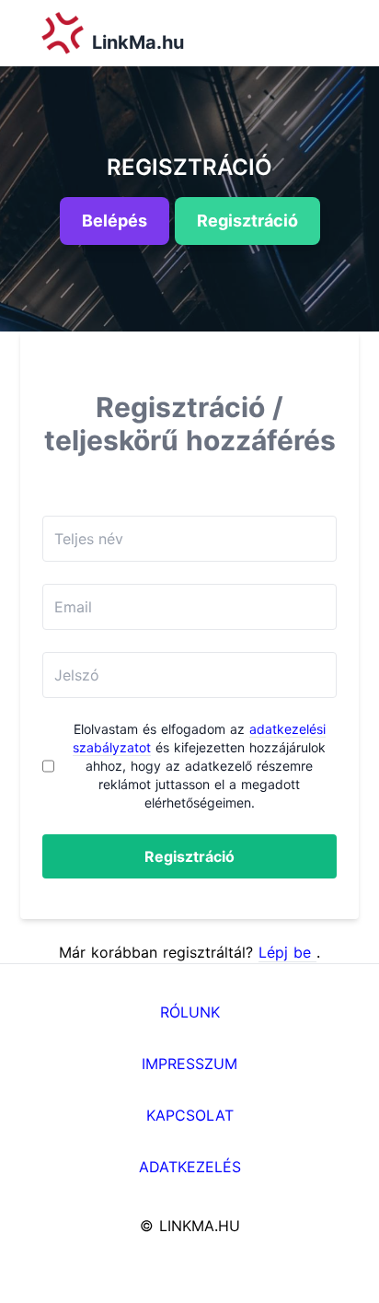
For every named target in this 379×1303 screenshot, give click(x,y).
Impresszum (189, 1063)
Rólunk (190, 1012)
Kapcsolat (190, 1115)
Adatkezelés (190, 1167)
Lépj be (287, 952)
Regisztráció (189, 856)
